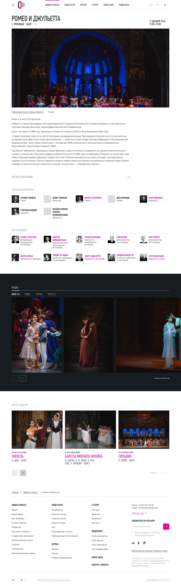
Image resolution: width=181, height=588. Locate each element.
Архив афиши (17, 514)
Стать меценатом (99, 536)
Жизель (18, 456)
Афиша (15, 510)
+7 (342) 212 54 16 (157, 561)
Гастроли (16, 544)
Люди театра (69, 5)
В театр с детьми (19, 523)
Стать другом (97, 540)
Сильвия (124, 456)
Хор (53, 527)
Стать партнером (99, 545)
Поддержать (124, 5)
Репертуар (16, 527)
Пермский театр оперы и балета (27, 112)
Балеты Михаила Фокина (83, 456)
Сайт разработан (153, 580)
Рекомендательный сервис (23, 553)
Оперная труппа (59, 518)
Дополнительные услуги (22, 540)
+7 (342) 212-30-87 (146, 505)
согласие (144, 532)
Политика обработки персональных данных (54, 580)
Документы (97, 518)
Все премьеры (18, 518)
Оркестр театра (59, 523)
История (95, 510)
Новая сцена (108, 5)
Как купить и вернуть (21, 531)
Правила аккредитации (62, 558)
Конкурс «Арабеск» (100, 564)
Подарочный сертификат (22, 536)
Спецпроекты (17, 549)
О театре (95, 5)
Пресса (55, 553)
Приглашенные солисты (62, 531)
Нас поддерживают (100, 549)
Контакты (96, 523)
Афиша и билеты (52, 5)
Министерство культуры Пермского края (149, 551)
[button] (13, 5)
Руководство (57, 510)
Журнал (83, 5)
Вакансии (96, 514)
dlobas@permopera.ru (140, 566)
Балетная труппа (59, 514)
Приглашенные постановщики (65, 536)
